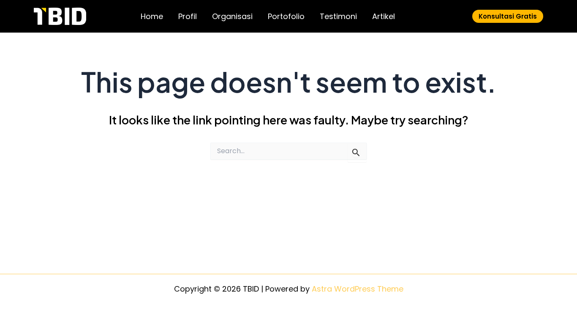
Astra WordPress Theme (357, 289)
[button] (507, 16)
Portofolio (286, 16)
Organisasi (232, 16)
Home (152, 16)
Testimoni (338, 16)
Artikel (383, 16)
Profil (187, 16)
